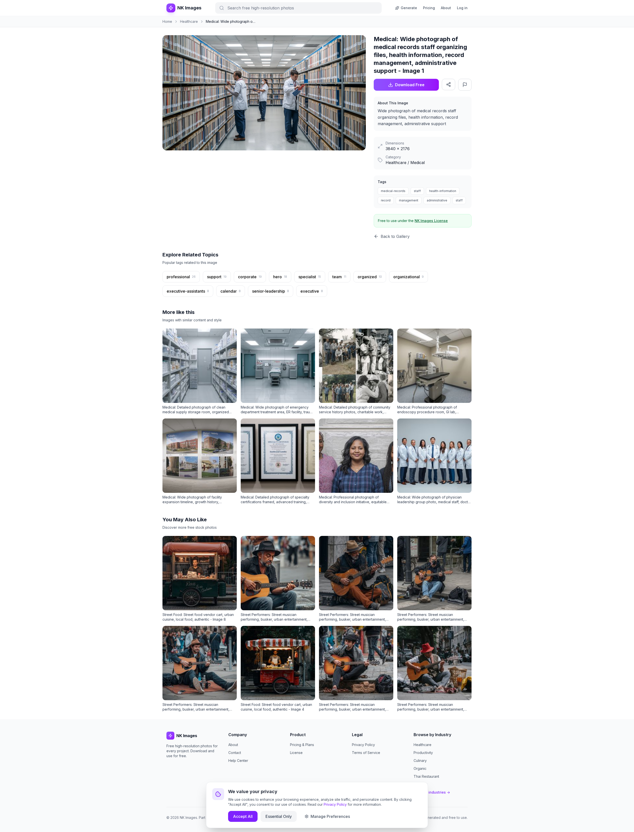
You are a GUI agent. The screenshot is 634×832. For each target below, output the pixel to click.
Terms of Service (366, 752)
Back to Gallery (395, 236)
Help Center (238, 760)
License (296, 752)
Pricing (429, 8)
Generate (409, 8)
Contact (234, 752)
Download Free (409, 84)
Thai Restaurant (426, 776)
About (446, 8)
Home (167, 21)
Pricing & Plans (302, 745)
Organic (420, 768)
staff (417, 191)
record (386, 200)
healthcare (189, 21)
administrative (437, 200)
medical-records (393, 191)
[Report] (465, 85)
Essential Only (278, 816)
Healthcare (422, 745)
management (408, 200)
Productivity (423, 752)
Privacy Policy (363, 745)
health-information (442, 191)
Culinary (420, 760)
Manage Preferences (330, 816)
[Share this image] (448, 84)
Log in (462, 8)
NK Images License (431, 221)
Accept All (243, 816)
